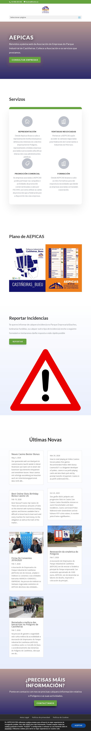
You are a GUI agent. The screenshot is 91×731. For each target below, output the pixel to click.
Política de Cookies (60, 717)
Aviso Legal (24, 717)
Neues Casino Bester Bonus (25, 454)
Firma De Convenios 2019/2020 (21, 559)
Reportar (18, 341)
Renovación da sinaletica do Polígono (64, 552)
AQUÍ (28, 724)
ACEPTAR (78, 725)
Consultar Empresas (25, 60)
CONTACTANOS (45, 703)
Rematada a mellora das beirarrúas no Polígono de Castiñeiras (24, 624)
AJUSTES (8, 729)
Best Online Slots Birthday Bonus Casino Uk (24, 494)
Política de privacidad (41, 717)
